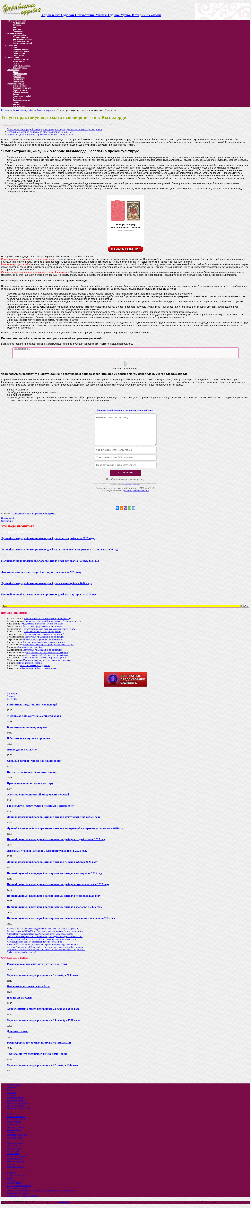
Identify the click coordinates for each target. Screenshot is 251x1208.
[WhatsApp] (129, 508)
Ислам (16, 102)
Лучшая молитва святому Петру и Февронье (44, 657)
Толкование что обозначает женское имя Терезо (37, 1053)
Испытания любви (21, 51)
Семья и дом (18, 55)
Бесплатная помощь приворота (27, 727)
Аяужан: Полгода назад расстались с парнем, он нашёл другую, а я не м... (43, 944)
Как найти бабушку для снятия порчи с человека (47, 660)
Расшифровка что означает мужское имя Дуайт (37, 963)
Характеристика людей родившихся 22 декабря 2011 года (43, 1008)
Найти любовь (19, 53)
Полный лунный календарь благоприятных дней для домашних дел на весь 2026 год (61, 918)
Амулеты (17, 98)
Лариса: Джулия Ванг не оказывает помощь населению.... (35, 941)
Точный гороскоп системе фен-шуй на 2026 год (47, 618)
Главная (5, 110)
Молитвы (17, 29)
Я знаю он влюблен (19, 997)
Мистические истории (22, 39)
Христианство (19, 106)
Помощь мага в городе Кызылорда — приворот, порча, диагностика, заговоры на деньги (54, 129)
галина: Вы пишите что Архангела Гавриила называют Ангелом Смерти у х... (46, 949)
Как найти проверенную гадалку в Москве (44, 642)
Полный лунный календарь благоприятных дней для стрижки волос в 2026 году (58, 884)
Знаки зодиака (19, 62)
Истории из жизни (14, 33)
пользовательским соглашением (131, 484)
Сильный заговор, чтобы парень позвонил (34, 760)
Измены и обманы (20, 49)
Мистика (16, 104)
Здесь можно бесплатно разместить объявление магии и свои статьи (41, 1190)
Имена (15, 72)
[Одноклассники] (121, 508)
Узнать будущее (20, 68)
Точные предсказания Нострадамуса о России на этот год (52, 621)
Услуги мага (38, 513)
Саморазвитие (13, 70)
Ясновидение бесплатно (30, 663)
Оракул (16, 64)
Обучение (17, 76)
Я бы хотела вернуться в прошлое (28, 738)
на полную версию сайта (136, 490)
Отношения (12, 45)
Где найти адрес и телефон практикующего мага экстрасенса (40, 134)
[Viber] (125, 508)
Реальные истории (21, 41)
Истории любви (19, 35)
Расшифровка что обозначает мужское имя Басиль (39, 1042)
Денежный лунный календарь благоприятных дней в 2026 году (41, 572)
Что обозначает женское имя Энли (28, 986)
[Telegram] (133, 508)
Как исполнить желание (19, 1185)
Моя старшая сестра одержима (35, 665)
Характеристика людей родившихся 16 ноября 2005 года (43, 975)
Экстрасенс (50, 513)
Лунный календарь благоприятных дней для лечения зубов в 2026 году (46, 583)
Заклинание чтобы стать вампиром (38, 668)
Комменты (12, 699)
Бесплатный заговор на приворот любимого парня (48, 644)
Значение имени (20, 86)
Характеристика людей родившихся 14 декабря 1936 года (43, 1020)
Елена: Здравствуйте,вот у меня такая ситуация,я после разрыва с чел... (42, 939)
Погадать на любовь (22, 66)
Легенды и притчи (20, 37)
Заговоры (17, 25)
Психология (18, 80)
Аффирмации (19, 23)
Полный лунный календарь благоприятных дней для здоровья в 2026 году (54, 906)
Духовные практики (21, 100)
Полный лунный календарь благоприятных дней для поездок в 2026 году (54, 895)
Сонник (16, 94)
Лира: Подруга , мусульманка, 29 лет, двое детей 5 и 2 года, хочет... (40, 934)
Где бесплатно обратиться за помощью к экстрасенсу (49, 629)
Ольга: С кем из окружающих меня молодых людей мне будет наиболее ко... (45, 936)
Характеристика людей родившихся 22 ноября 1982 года (43, 1065)
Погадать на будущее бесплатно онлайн (43, 639)
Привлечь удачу (20, 90)
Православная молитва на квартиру (30, 783)
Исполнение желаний (16, 21)
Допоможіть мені (17, 1031)
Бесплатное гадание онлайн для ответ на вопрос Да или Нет (39, 132)
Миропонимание (20, 74)
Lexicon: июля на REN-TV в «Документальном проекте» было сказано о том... (46, 931)
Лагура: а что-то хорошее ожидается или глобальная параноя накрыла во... (44, 928)
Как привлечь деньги (22, 88)
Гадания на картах (21, 59)
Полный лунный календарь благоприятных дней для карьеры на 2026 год (48, 594)
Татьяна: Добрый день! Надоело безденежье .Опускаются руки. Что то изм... (45, 947)
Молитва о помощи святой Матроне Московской (38, 794)
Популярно (12, 693)
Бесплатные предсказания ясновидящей (42, 626)
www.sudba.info (63, 1202)
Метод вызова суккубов (30, 647)
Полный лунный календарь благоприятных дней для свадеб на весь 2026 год (50, 560)
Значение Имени (15, 1166)
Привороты (18, 31)
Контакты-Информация (18, 1193)
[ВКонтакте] (117, 508)
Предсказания (13, 57)
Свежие (11, 696)
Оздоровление (19, 78)
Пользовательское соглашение (22, 1196)
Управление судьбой (16, 84)
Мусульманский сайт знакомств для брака (42, 623)
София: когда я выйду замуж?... (22, 952)
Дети (15, 47)
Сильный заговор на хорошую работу (42, 631)
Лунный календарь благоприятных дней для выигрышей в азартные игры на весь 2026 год (59, 549)
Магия (15, 27)
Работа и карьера (20, 92)
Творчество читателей (22, 43)
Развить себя (18, 82)
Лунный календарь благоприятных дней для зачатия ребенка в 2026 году (48, 538)
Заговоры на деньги (21, 513)
